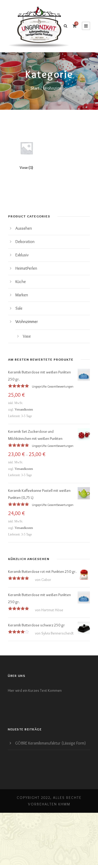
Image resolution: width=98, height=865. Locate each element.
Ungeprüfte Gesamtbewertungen (52, 386)
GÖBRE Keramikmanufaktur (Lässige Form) (50, 743)
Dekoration (24, 241)
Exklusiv (22, 254)
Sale (18, 308)
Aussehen (23, 228)
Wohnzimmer (26, 321)
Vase (27, 336)
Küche (20, 281)
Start (35, 88)
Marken (21, 294)
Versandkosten (24, 409)
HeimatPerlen (26, 268)
